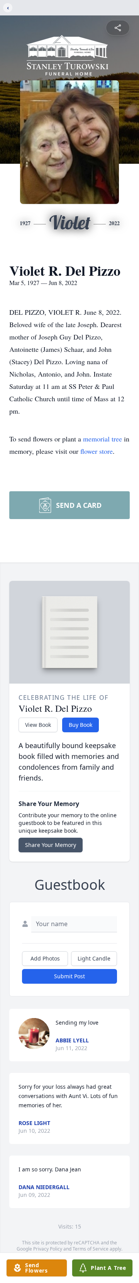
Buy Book (80, 724)
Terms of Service (90, 1249)
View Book (38, 724)
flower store (96, 451)
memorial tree (102, 438)
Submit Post (69, 976)
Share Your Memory (50, 845)
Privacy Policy (47, 1249)
